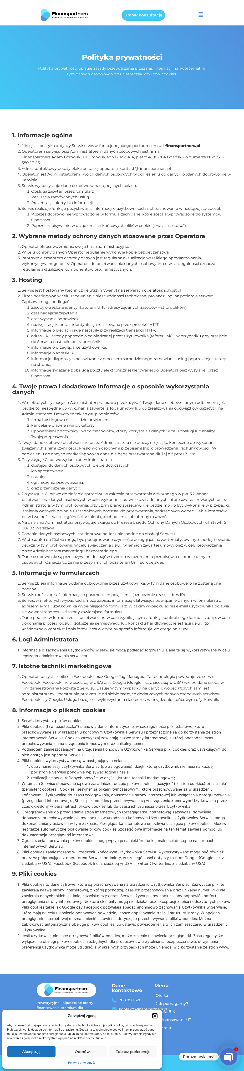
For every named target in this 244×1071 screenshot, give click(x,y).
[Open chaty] (228, 1056)
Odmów (82, 1051)
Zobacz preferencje (133, 1051)
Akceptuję (31, 1051)
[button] (154, 1015)
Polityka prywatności (82, 1062)
